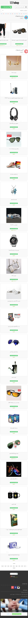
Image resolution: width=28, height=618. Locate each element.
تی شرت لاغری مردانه (13, 428)
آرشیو (22, 18)
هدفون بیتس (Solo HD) (14, 123)
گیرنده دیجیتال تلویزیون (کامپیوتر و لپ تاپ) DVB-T (14, 98)
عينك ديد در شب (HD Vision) (14, 402)
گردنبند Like (14, 275)
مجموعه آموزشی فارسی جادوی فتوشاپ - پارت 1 (14, 529)
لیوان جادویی (14, 504)
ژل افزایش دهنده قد (13, 174)
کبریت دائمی (14, 377)
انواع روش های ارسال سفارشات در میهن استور (18, 594)
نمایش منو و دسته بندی (20, 7)
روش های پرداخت (24, 596)
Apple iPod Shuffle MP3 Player (14, 555)
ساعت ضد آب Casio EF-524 (14, 250)
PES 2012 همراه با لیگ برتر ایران (14, 326)
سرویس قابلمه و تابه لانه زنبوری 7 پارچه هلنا (19, 40)
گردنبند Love (14, 72)
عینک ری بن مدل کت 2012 (14, 148)
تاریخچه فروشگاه (24, 592)
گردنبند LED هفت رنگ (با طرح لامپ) (14, 301)
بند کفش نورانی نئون (13, 478)
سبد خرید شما (6, 7)
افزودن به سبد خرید (19, 43)
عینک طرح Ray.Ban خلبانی (13, 453)
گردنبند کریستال (14, 199)
